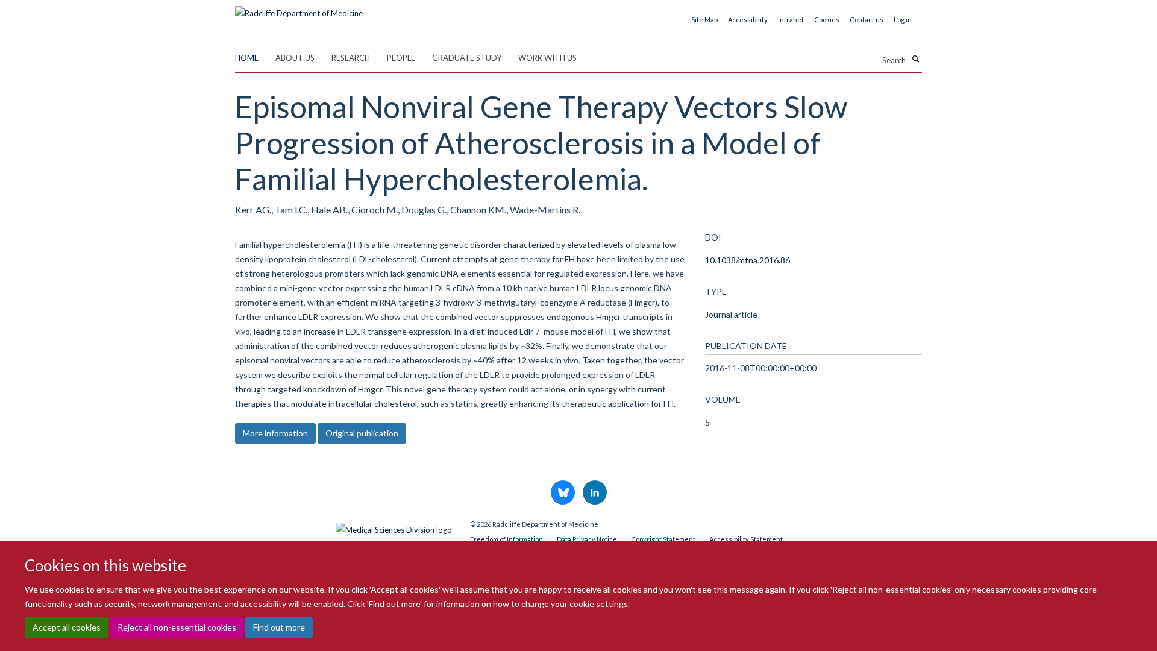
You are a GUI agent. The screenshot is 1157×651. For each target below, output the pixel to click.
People (401, 58)
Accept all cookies (67, 627)
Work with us (547, 58)
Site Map (704, 20)
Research (350, 58)
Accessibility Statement (746, 539)
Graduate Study (466, 58)
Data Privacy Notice (587, 539)
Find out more (279, 627)
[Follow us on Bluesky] (564, 493)
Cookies (826, 20)
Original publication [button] (361, 433)
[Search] (915, 59)
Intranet (791, 20)
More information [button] (275, 433)
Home (247, 58)
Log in (903, 20)
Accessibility (748, 20)
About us (295, 58)
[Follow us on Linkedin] (595, 493)
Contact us (866, 20)
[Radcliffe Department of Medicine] (299, 9)
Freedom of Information (506, 539)
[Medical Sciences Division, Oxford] (343, 527)
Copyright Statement (663, 539)
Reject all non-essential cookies (177, 627)
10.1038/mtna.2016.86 (747, 260)
